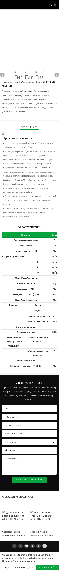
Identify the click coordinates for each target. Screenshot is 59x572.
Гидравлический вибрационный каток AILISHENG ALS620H (42, 533)
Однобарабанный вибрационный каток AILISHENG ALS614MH (15, 533)
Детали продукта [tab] (29, 126)
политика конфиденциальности (18, 561)
